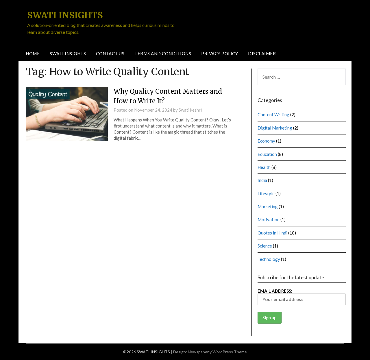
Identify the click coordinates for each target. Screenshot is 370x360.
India (262, 180)
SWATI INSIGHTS (65, 15)
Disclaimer (262, 53)
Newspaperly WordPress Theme (217, 351)
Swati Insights (68, 53)
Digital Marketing (275, 127)
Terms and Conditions (162, 53)
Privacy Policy (219, 53)
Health (264, 167)
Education (267, 154)
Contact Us (110, 53)
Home (33, 53)
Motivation (269, 219)
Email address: (275, 290)
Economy (266, 140)
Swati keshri (190, 109)
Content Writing (273, 114)
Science (265, 245)
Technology (269, 259)
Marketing (268, 206)
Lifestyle (266, 193)
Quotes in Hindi (272, 232)
